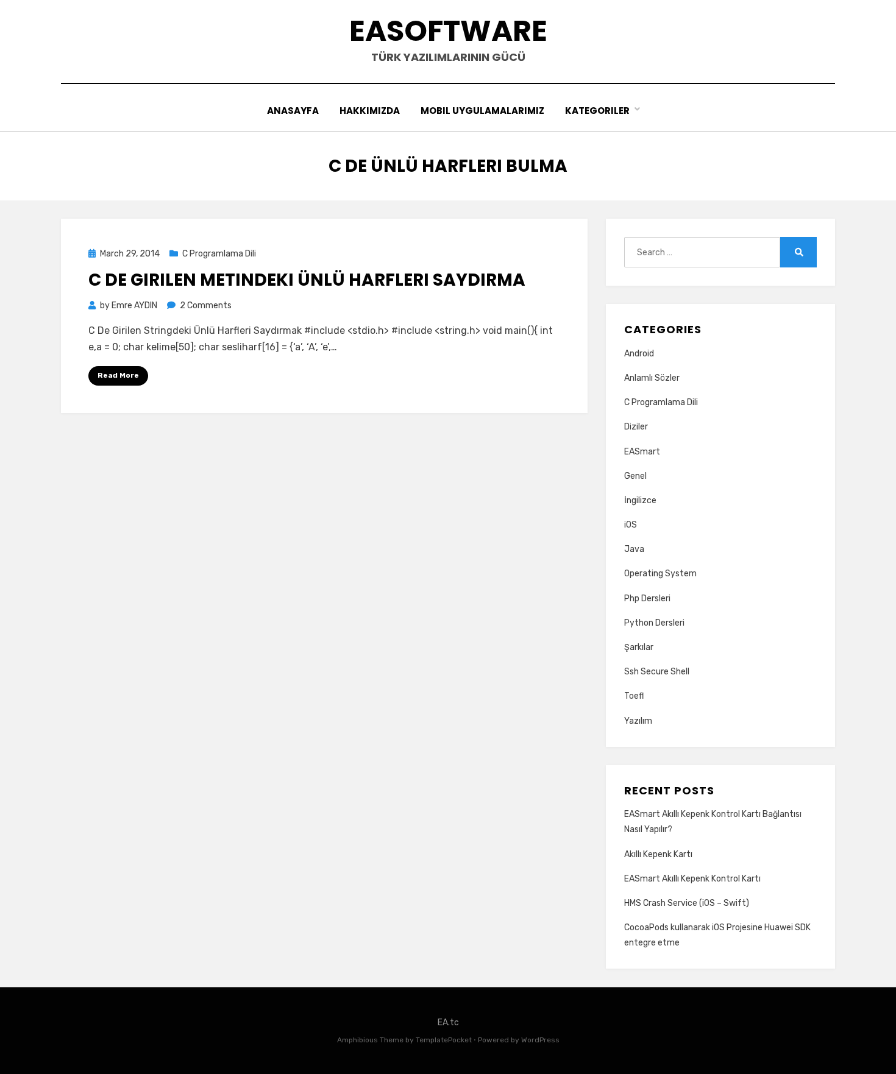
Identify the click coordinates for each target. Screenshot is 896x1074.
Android (639, 353)
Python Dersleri (654, 623)
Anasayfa (293, 110)
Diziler (636, 427)
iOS (630, 525)
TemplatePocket (444, 1040)
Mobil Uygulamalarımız (482, 110)
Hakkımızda (370, 110)
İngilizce (640, 500)
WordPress (540, 1040)
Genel (635, 476)
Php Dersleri (647, 598)
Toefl (634, 696)
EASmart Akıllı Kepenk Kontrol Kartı (692, 879)
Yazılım (638, 721)
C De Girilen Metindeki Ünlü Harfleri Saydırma (306, 280)
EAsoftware (448, 30)
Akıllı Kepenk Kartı (658, 854)
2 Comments (206, 305)
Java (634, 549)
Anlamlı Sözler (652, 378)
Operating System (660, 573)
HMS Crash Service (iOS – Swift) (686, 903)
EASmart (642, 452)
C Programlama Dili (219, 254)
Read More (118, 375)
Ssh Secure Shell (656, 671)
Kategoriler (597, 110)
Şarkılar (638, 647)
